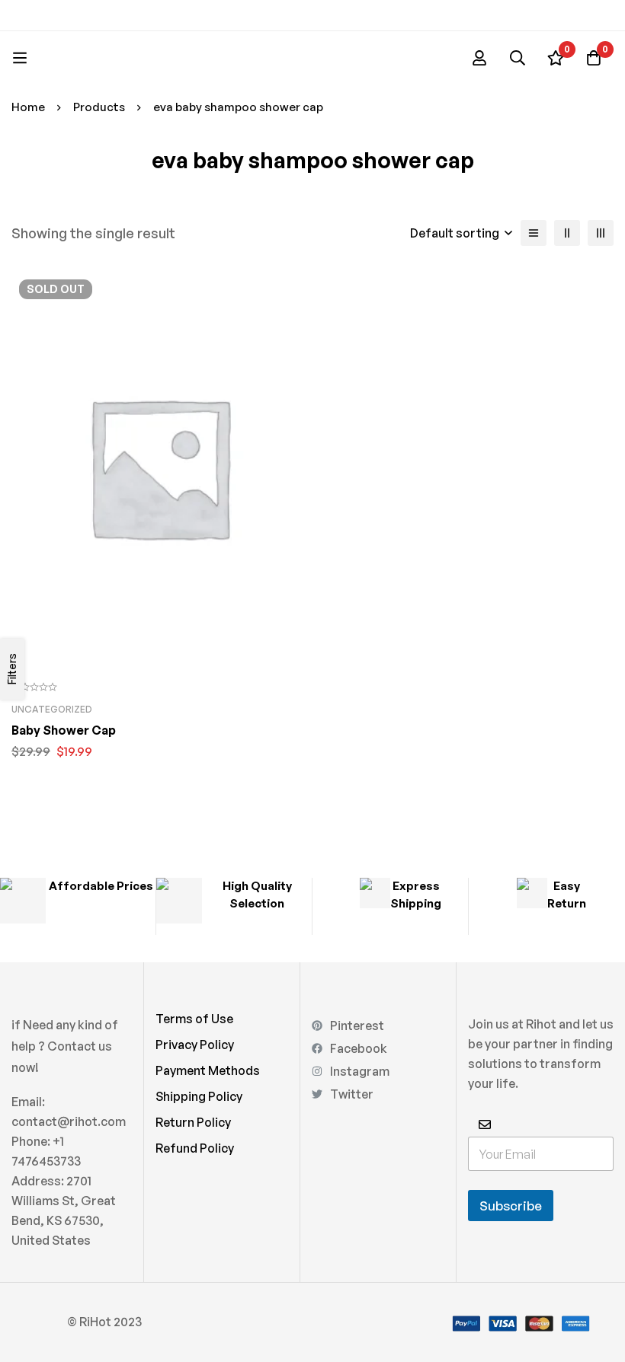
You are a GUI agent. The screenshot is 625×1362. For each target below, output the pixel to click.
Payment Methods (207, 1070)
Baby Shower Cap (63, 730)
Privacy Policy (194, 1044)
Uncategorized (51, 709)
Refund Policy (194, 1148)
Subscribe (510, 1206)
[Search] (517, 57)
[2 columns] (567, 233)
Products (99, 107)
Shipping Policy (198, 1096)
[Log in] (479, 57)
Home (28, 107)
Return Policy (193, 1122)
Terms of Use (194, 1018)
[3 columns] (601, 233)
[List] (533, 233)
